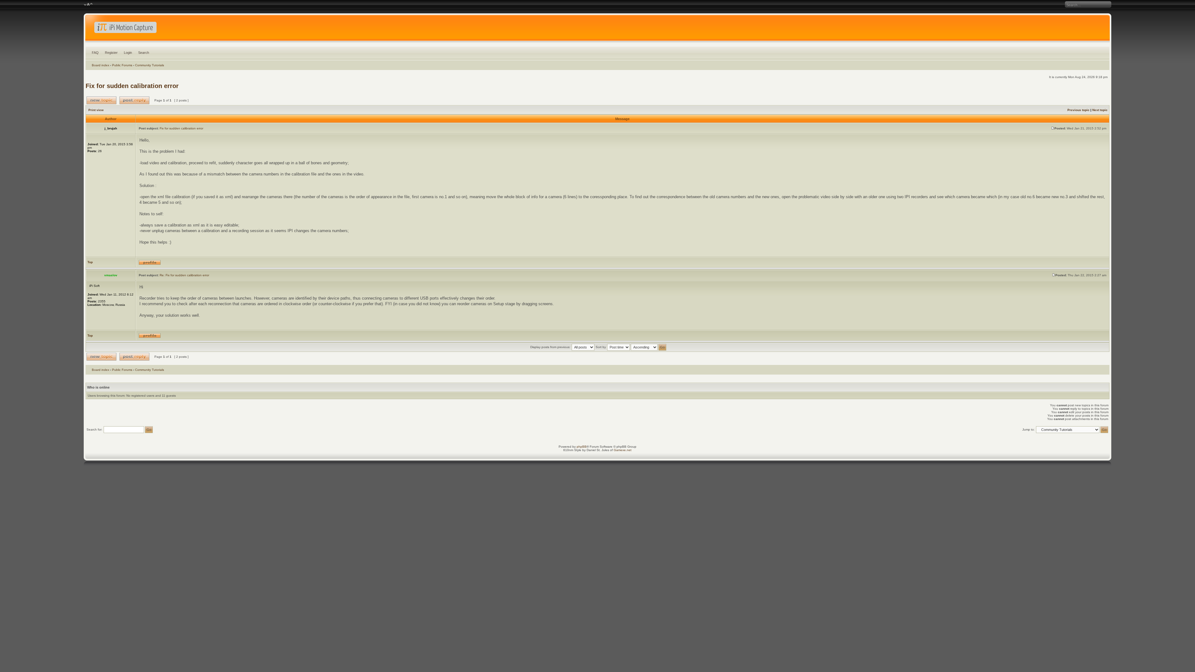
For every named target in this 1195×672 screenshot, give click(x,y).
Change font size (88, 4)
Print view (96, 110)
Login (128, 52)
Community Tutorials (149, 65)
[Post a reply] (134, 100)
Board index (100, 65)
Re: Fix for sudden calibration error (184, 275)
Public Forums (122, 65)
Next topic (1100, 110)
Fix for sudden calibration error (132, 85)
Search (143, 52)
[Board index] (597, 29)
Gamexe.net (622, 450)
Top (90, 262)
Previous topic (1078, 110)
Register (111, 52)
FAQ (95, 52)
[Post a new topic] (101, 100)
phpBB (582, 446)
